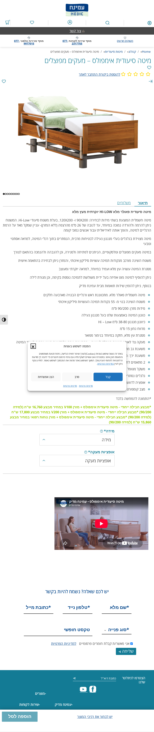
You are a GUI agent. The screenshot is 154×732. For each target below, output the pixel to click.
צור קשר (75, 31)
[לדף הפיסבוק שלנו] (92, 691)
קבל (108, 377)
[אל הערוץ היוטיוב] (84, 691)
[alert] (4, 81)
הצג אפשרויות (46, 377)
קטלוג (132, 52)
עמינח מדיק (63, 704)
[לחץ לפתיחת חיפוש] (107, 23)
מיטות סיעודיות (114, 52)
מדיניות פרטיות (86, 385)
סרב (77, 377)
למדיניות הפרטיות (63, 643)
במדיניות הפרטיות (105, 363)
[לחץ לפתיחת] (149, 22)
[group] (77, 74)
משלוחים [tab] (124, 202)
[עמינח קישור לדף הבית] (77, 9)
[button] (33, 346)
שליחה (127, 651)
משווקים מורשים (125, 41)
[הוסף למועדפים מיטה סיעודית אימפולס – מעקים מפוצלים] (149, 67)
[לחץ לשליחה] (74, 678)
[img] (101, 431)
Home (146, 52)
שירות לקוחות (29, 704)
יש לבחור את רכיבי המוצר (95, 716)
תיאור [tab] (143, 202)
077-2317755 (72, 42)
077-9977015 (24, 42)
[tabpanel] (77, 315)
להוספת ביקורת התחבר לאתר (99, 74)
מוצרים (40, 693)
